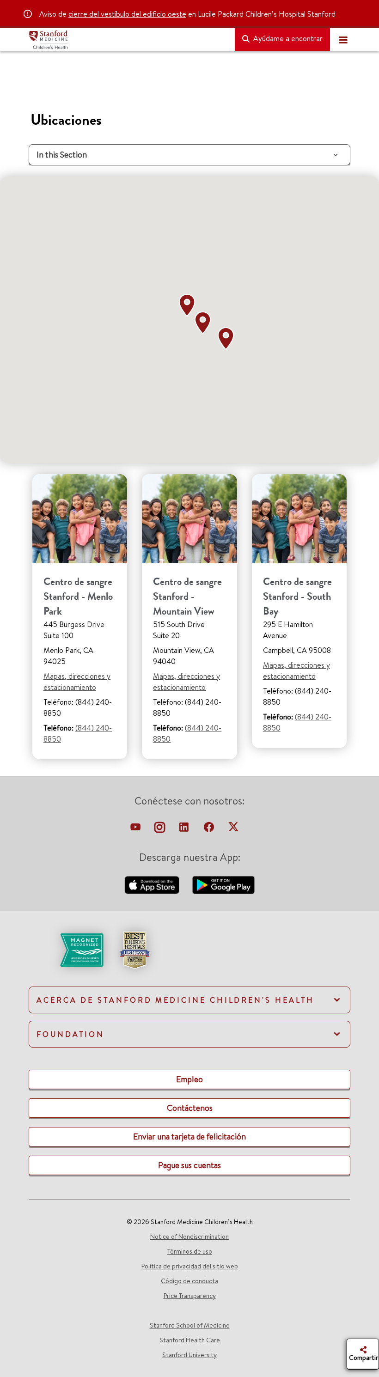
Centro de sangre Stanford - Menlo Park (78, 596)
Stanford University (189, 1354)
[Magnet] (67, 949)
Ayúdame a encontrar (287, 38)
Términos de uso (189, 1251)
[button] (189, 305)
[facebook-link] (210, 829)
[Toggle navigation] (343, 39)
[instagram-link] (160, 829)
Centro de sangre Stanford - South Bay (297, 596)
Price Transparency (190, 1295)
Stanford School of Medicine (190, 1325)
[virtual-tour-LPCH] (136, 829)
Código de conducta (189, 1281)
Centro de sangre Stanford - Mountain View (187, 596)
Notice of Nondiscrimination (189, 1236)
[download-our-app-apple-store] (153, 884)
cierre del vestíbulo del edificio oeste (127, 14)
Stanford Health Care (189, 1340)
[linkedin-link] (185, 829)
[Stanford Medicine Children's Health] (128, 40)
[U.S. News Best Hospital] (134, 949)
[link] (189, 958)
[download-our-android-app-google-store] (223, 884)
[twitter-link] (233, 829)
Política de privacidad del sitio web (189, 1266)
